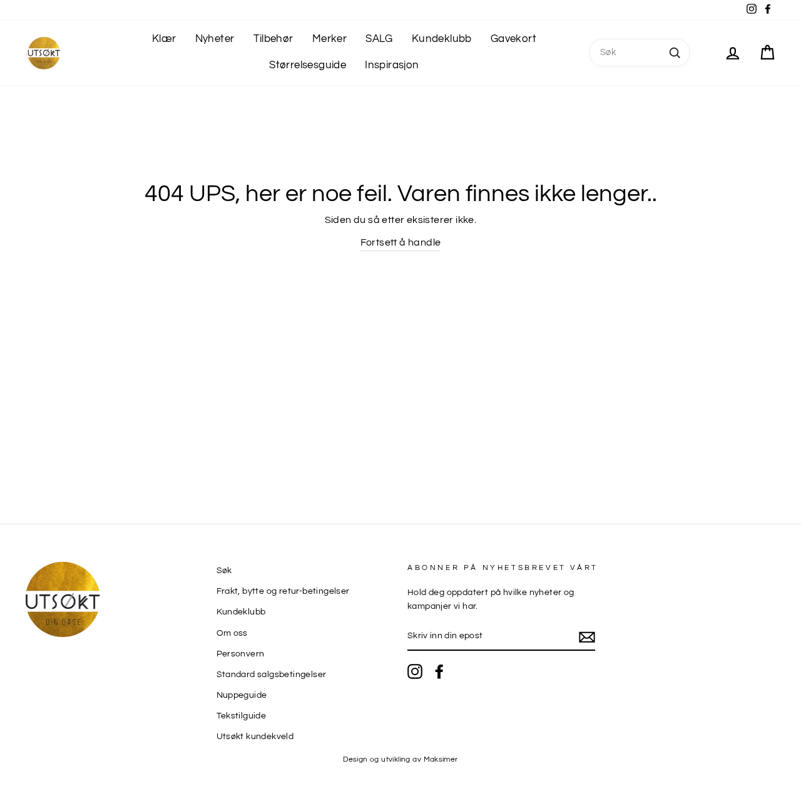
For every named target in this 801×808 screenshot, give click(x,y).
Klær (164, 38)
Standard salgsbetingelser (272, 674)
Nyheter (215, 38)
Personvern (241, 654)
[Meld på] (587, 637)
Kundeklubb (442, 38)
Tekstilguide (242, 716)
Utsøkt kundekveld (255, 736)
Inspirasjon (392, 65)
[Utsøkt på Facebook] (439, 671)
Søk (224, 570)
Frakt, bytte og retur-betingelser (283, 591)
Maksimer (441, 759)
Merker (329, 38)
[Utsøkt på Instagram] (414, 671)
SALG (379, 38)
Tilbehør (273, 38)
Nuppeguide (242, 695)
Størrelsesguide (307, 65)
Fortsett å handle (400, 242)
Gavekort (513, 38)
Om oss (232, 633)
